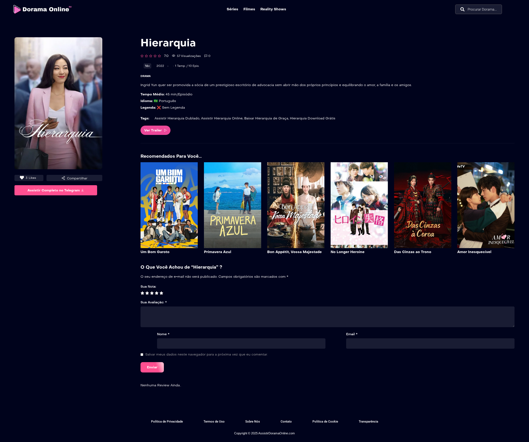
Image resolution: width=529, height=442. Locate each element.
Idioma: (147, 101)
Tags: (145, 118)
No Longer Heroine (348, 252)
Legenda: (148, 107)
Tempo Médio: (152, 94)
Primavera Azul (217, 252)
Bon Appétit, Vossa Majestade (294, 252)
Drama (146, 76)
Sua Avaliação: (154, 302)
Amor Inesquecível (474, 252)
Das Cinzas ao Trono (412, 252)
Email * (351, 334)
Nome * (163, 334)
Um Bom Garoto (155, 252)
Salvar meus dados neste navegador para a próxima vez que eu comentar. (206, 354)
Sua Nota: (148, 286)
